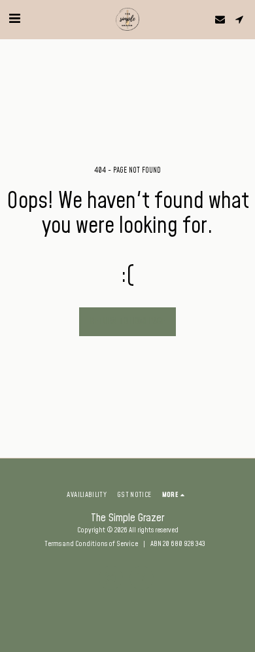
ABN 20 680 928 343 (177, 544)
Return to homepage (127, 321)
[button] (14, 19)
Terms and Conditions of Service (91, 544)
